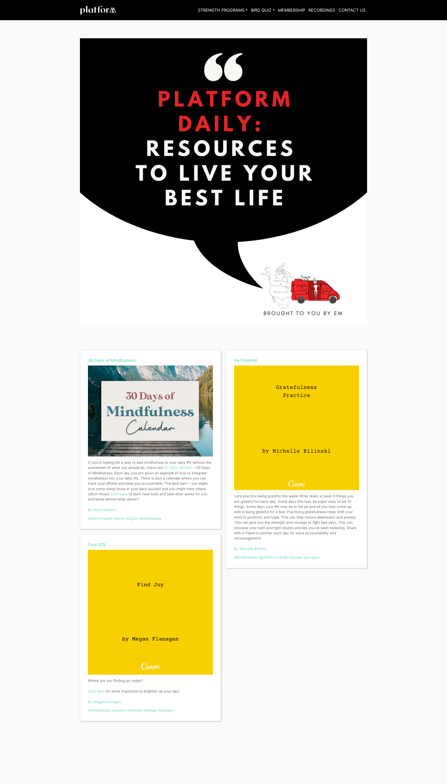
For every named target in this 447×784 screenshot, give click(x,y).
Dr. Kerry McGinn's (179, 468)
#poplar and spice (305, 557)
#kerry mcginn (126, 518)
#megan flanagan (158, 710)
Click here (119, 494)
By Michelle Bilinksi (249, 549)
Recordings (321, 10)
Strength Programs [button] (221, 10)
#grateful (119, 710)
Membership (291, 10)
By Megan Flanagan (104, 702)
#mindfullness (99, 710)
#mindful (135, 710)
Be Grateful (245, 360)
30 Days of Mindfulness (112, 360)
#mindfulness (150, 518)
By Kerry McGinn (102, 510)
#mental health (100, 518)
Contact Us (352, 10)
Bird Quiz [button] (261, 10)
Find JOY (97, 544)
